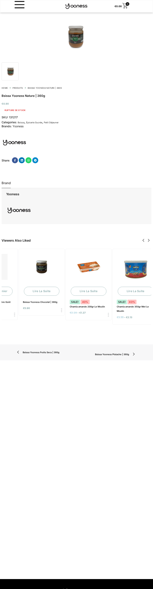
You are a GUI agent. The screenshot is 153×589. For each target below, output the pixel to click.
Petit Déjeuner (51, 122)
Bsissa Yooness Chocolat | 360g (40, 302)
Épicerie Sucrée (34, 122)
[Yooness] (14, 142)
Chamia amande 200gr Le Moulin (87, 306)
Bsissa (21, 122)
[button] (143, 240)
